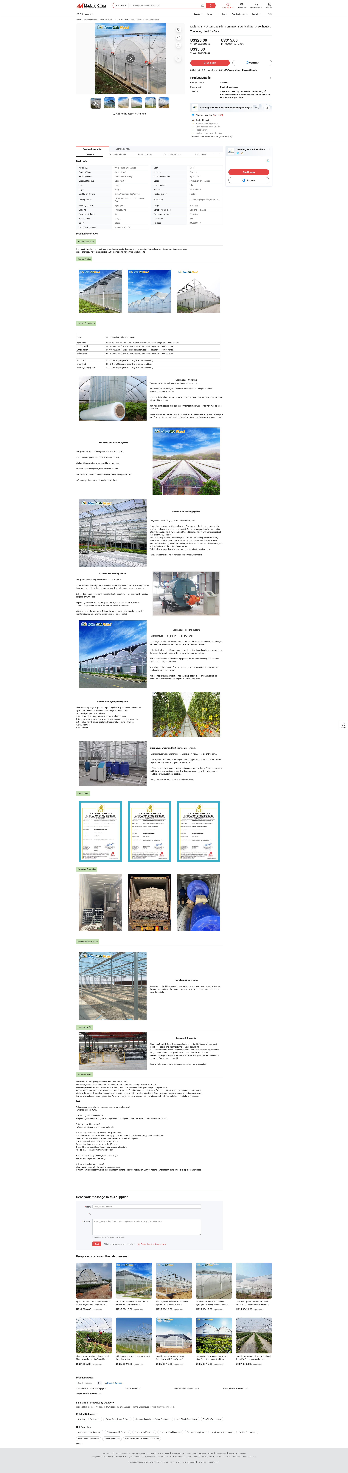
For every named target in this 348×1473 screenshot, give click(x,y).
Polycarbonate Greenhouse (185, 1388)
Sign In (195, 136)
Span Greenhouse (112, 1438)
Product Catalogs (114, 1383)
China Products (121, 1453)
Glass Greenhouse (132, 1388)
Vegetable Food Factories (170, 1432)
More (78, 1443)
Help (223, 14)
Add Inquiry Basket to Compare (131, 113)
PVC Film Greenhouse (212, 1419)
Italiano (160, 1456)
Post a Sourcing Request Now (152, 1244)
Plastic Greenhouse (126, 19)
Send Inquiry (210, 62)
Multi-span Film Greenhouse (234, 1388)
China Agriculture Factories (89, 1432)
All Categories (85, 14)
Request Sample (249, 70)
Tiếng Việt (236, 1456)
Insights (243, 1453)
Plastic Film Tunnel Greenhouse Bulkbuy (142, 1438)
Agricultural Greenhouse (222, 1432)
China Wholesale (163, 1453)
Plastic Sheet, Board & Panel (117, 1419)
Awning (81, 1419)
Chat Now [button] (254, 62)
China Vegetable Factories (118, 1432)
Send (97, 1244)
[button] (214, 154)
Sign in (269, 7)
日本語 (203, 1456)
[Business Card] (268, 160)
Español (119, 1456)
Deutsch (169, 1456)
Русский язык (150, 1456)
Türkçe (227, 1456)
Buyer (209, 14)
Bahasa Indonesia (249, 1456)
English (110, 1456)
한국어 (196, 1456)
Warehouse (95, 1419)
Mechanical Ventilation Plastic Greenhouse (153, 1419)
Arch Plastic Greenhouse (187, 1419)
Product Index (221, 1453)
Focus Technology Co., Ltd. (156, 1462)
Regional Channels (206, 1453)
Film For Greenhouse (247, 1432)
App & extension (239, 14)
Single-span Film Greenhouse (88, 1393)
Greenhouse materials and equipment (92, 1388)
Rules (270, 14)
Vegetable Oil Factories (144, 1432)
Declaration (202, 1462)
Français (138, 1456)
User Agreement (189, 1462)
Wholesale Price (178, 1453)
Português (129, 1456)
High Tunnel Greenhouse (88, 1438)
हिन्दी (210, 1456)
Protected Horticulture (108, 19)
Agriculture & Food (90, 19)
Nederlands (179, 1456)
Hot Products (107, 1453)
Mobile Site (233, 1453)
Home (78, 19)
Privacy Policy (214, 1462)
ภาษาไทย (218, 1456)
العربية (188, 1456)
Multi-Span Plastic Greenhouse (147, 19)
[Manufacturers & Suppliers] (91, 5)
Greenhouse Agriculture (197, 1432)
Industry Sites (191, 1453)
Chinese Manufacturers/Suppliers (141, 1453)
